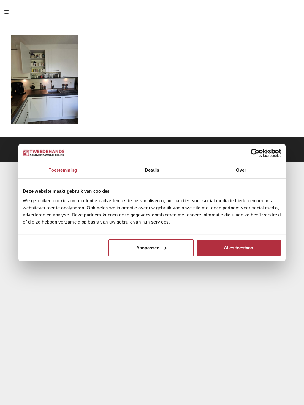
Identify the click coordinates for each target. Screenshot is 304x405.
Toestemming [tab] (63, 170)
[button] (6, 12)
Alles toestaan (238, 247)
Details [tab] (152, 170)
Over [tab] (241, 170)
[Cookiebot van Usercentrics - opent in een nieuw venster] (255, 153)
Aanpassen (147, 247)
